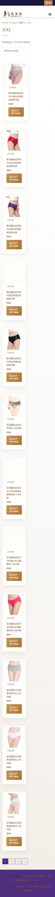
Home (5, 22)
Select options (15, 112)
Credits (36, 880)
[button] (50, 14)
